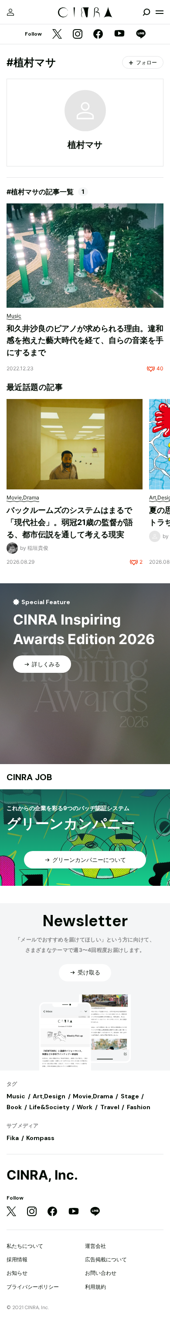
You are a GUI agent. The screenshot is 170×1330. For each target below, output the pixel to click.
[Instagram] (77, 34)
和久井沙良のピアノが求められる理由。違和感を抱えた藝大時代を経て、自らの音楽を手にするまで (85, 340)
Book (14, 1107)
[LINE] (141, 34)
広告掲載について (106, 1259)
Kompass (40, 1138)
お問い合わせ (100, 1273)
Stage (130, 1096)
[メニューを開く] (159, 12)
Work (84, 1107)
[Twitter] (57, 34)
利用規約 (95, 1286)
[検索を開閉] (146, 12)
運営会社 (95, 1246)
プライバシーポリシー (33, 1286)
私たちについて (25, 1246)
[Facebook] (98, 34)
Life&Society (49, 1107)
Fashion (138, 1107)
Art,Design (49, 1096)
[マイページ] (10, 12)
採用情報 (17, 1259)
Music (16, 1096)
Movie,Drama (93, 1096)
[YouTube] (119, 34)
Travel (109, 1107)
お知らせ (17, 1273)
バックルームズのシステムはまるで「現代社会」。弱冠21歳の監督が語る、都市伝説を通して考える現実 (70, 522)
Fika (13, 1138)
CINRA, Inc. (42, 1175)
